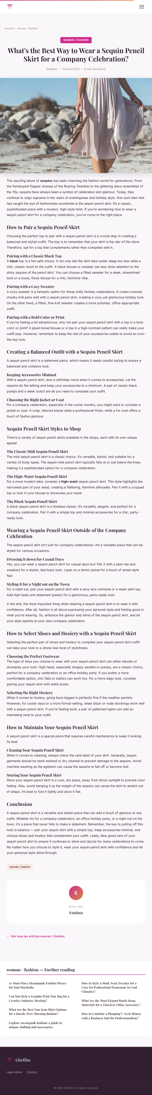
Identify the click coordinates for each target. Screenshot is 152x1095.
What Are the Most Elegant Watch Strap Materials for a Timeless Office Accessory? (111, 1003)
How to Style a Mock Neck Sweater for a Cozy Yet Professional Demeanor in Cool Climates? (109, 987)
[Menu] (142, 7)
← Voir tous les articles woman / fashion (36, 936)
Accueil (9, 28)
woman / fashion (27, 28)
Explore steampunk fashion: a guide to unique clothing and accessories (35, 1025)
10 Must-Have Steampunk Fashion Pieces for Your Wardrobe (37, 985)
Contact (32, 1072)
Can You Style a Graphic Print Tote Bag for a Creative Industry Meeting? (39, 998)
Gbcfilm (22, 1059)
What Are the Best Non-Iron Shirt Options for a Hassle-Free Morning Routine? (37, 1012)
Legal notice (14, 1072)
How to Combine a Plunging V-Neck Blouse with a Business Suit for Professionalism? (111, 1016)
